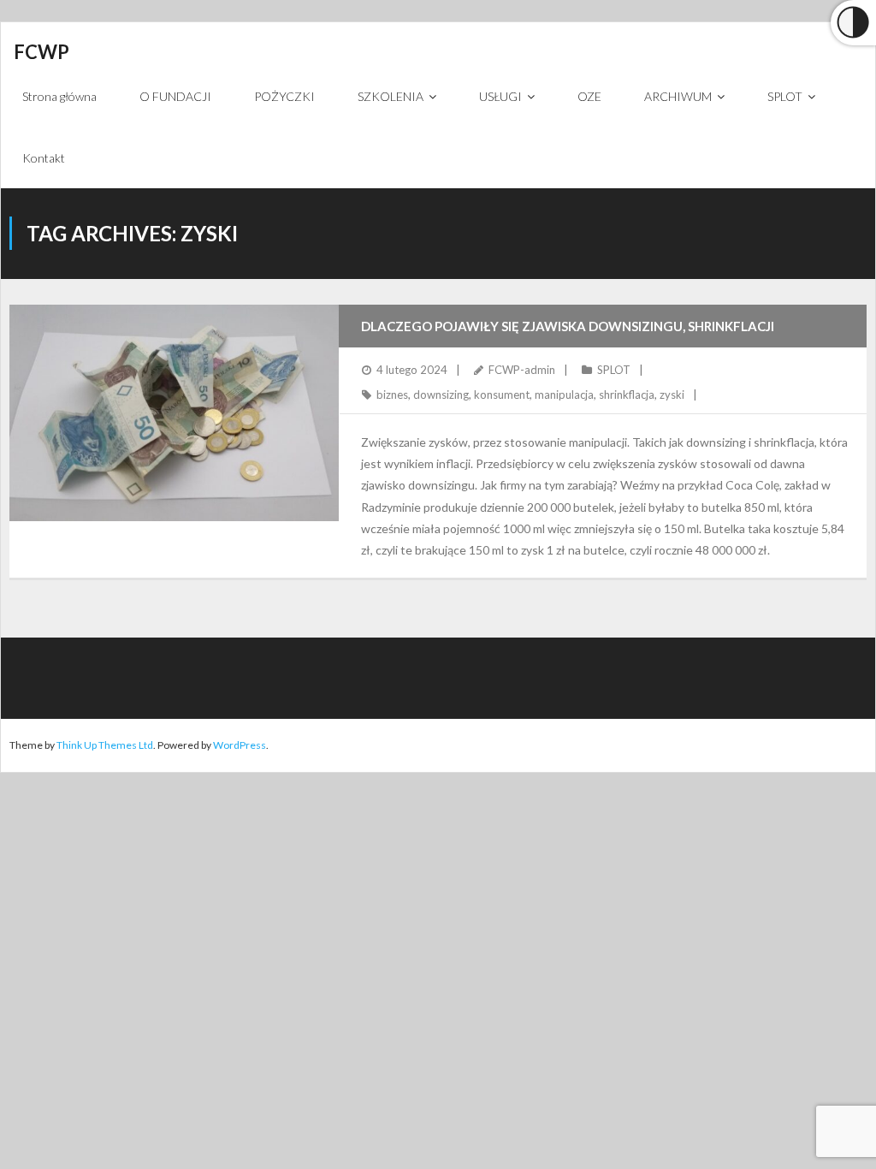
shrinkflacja (626, 394)
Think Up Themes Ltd (104, 745)
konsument (502, 394)
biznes (392, 394)
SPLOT (613, 370)
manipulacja (564, 394)
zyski (672, 394)
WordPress (239, 745)
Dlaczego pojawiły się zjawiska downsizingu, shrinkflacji (567, 326)
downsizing (441, 394)
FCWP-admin (521, 370)
